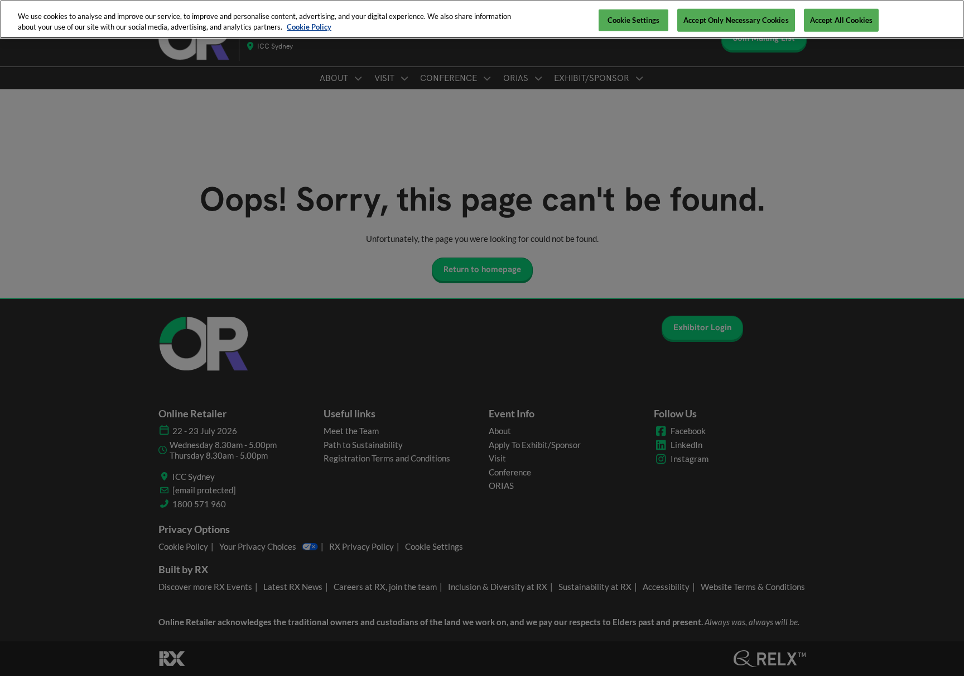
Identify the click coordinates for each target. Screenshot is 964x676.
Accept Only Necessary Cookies (736, 19)
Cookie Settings (634, 19)
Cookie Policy (309, 27)
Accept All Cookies (841, 19)
